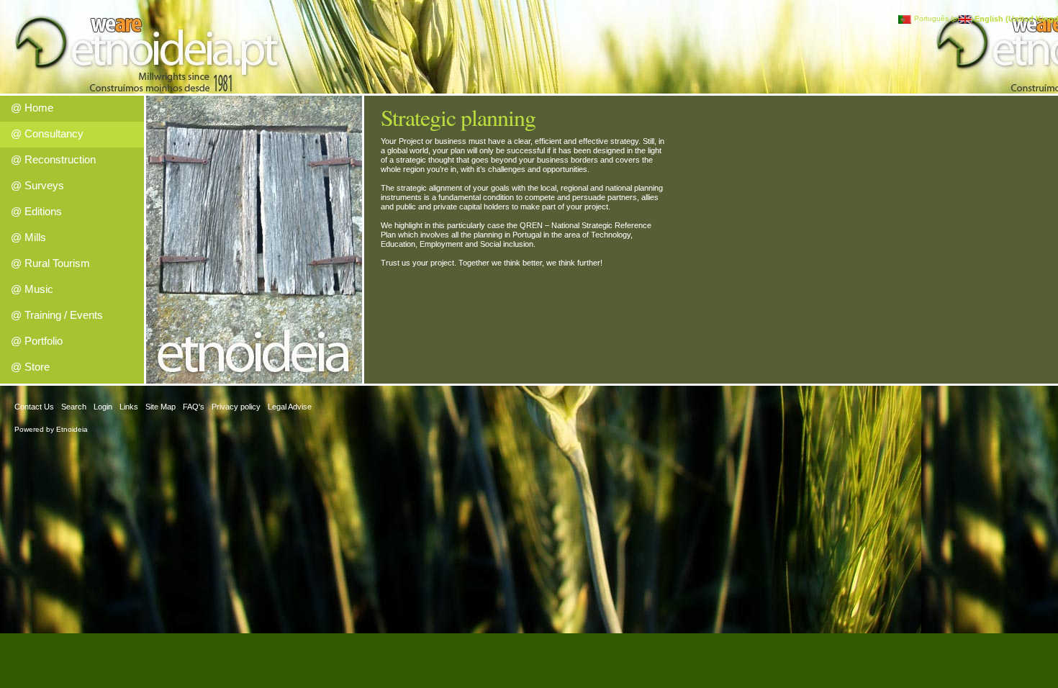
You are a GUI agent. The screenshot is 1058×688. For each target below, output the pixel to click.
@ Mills (28, 237)
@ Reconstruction (53, 159)
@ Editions (36, 211)
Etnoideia (72, 429)
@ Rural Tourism (50, 263)
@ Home (32, 107)
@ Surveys (37, 185)
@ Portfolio (37, 341)
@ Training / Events (57, 315)
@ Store (30, 367)
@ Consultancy (47, 133)
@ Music (32, 289)
